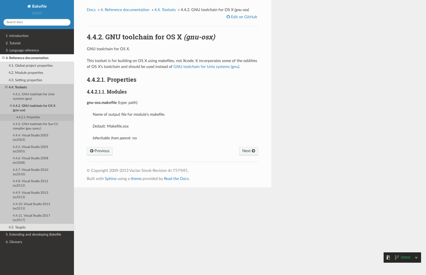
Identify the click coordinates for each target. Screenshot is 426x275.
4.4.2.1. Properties (28, 117)
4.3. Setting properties (25, 80)
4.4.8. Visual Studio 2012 (30, 183)
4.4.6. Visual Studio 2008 (30, 160)
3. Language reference (22, 50)
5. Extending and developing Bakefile (33, 234)
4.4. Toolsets (18, 87)
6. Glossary (14, 242)
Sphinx (111, 179)
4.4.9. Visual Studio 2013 (30, 195)
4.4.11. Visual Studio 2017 (31, 218)
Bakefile (39, 6)
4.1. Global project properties (31, 65)
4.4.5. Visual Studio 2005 (30, 149)
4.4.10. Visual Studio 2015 (31, 206)
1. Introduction (17, 36)
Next (247, 151)
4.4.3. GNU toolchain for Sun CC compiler (35, 126)
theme (136, 179)
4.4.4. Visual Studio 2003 (30, 138)
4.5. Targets (17, 227)
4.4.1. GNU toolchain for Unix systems (33, 96)
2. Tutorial (13, 43)
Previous (101, 151)
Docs (91, 10)
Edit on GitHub (243, 17)
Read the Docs (176, 179)
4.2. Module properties (26, 73)
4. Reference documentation (27, 58)
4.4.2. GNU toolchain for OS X (34, 108)
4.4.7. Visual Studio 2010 (30, 172)
